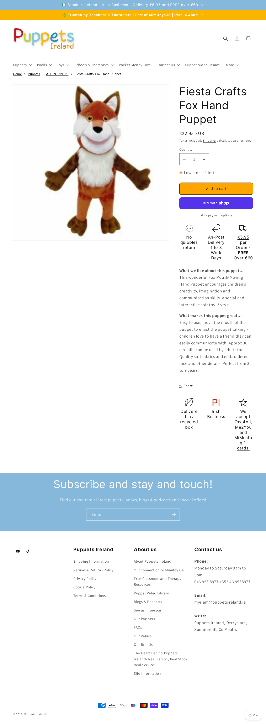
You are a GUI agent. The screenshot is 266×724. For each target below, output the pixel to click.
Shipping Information (91, 561)
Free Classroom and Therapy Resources (157, 581)
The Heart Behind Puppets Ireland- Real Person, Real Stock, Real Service (161, 659)
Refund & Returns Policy (93, 570)
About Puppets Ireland (152, 561)
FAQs (138, 627)
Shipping (209, 141)
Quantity (185, 149)
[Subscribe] (174, 515)
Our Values (143, 636)
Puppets (34, 74)
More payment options (216, 215)
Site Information (147, 673)
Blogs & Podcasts (148, 601)
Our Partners (144, 618)
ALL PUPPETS (57, 74)
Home (17, 74)
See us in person (147, 610)
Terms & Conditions (89, 595)
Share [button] (188, 386)
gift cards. (243, 446)
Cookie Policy (84, 587)
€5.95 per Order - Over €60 (243, 248)
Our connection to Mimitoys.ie (159, 570)
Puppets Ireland (35, 714)
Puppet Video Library (151, 593)
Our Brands (143, 644)
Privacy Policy (84, 578)
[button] (22, 64)
